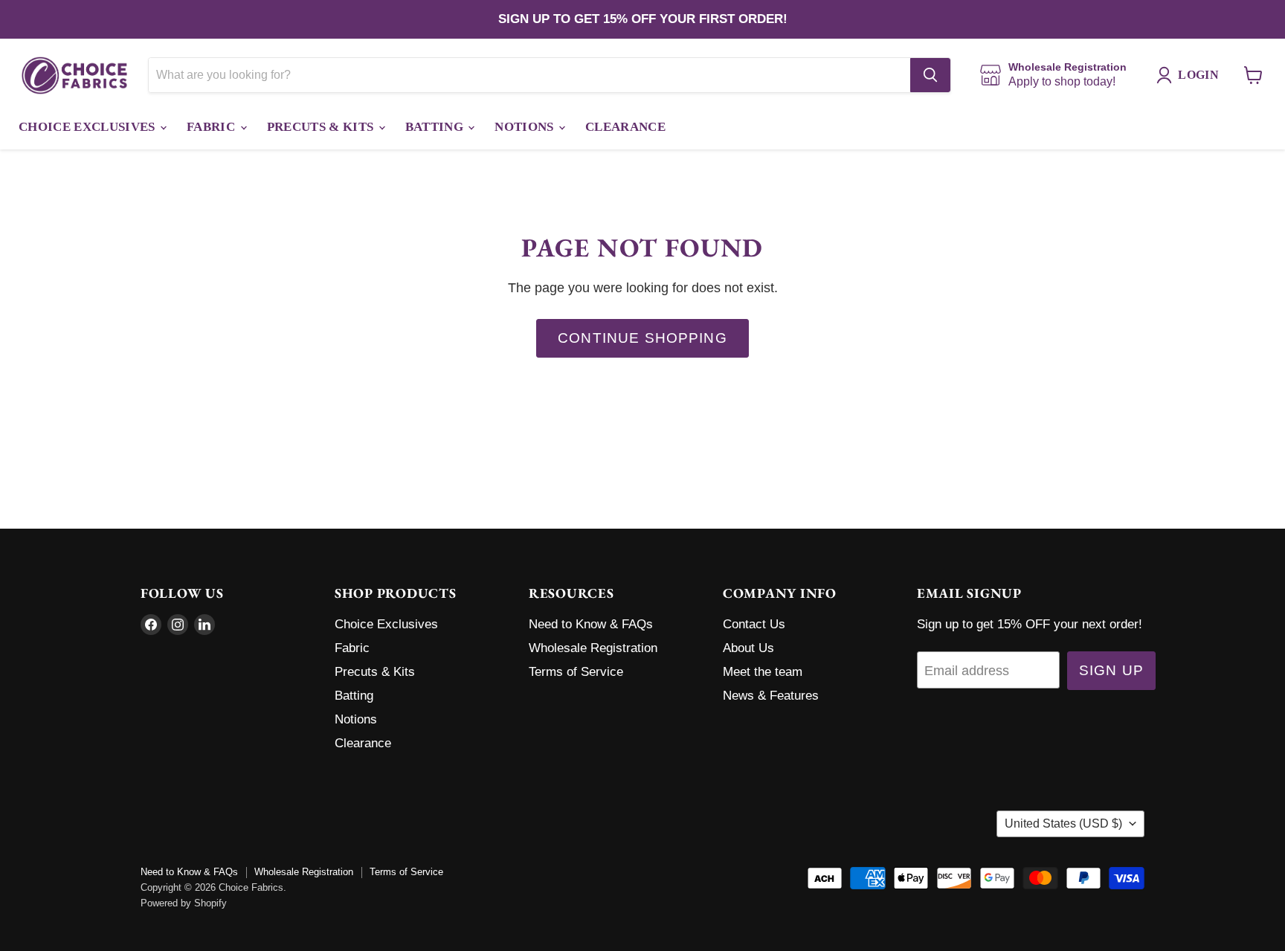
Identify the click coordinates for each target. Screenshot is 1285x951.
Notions (526, 127)
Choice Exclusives (88, 127)
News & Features (771, 696)
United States (1063, 823)
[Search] (930, 75)
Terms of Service (576, 672)
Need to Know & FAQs (591, 624)
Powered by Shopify (184, 903)
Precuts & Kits (322, 127)
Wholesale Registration (593, 648)
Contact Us (754, 624)
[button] (1191, 75)
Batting (436, 127)
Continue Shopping (642, 338)
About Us (748, 648)
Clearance (625, 127)
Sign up (1111, 670)
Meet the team (762, 672)
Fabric (212, 127)
